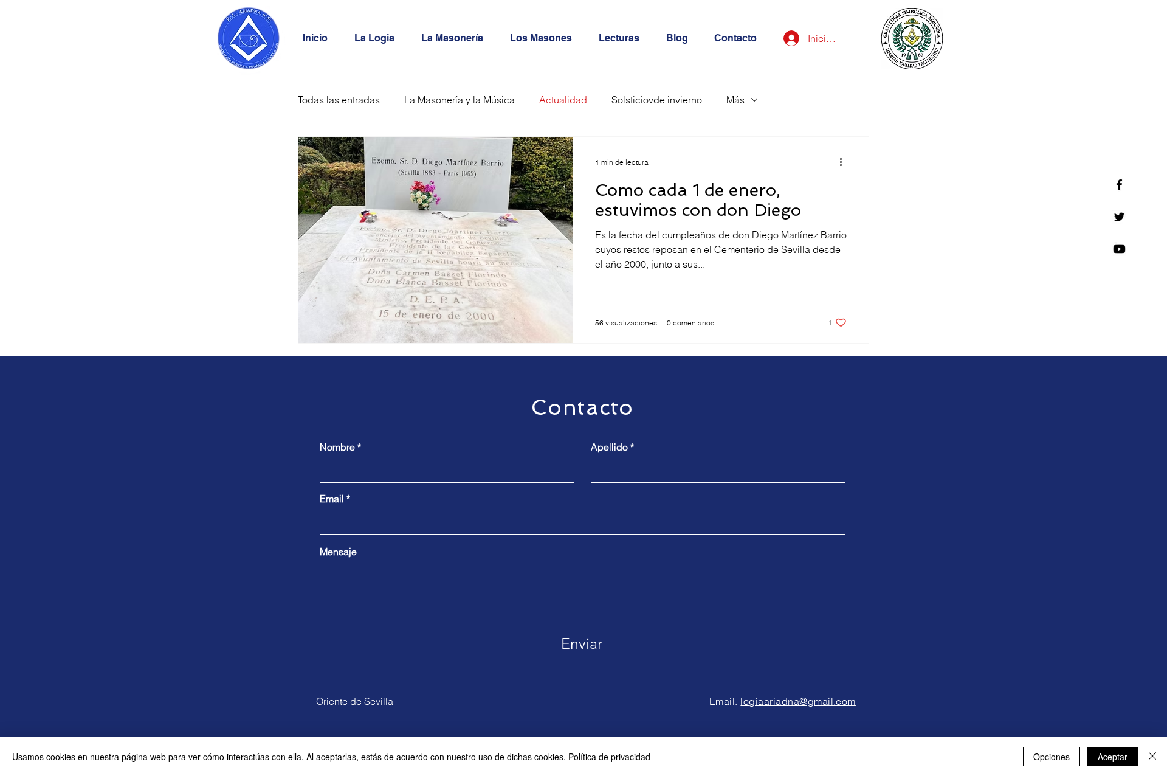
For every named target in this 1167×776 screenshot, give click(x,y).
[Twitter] (1119, 217)
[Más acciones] (845, 161)
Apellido (609, 447)
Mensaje (338, 551)
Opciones (1051, 756)
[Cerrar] (1152, 756)
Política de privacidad (609, 756)
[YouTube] (1119, 249)
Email (332, 499)
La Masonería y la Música (459, 100)
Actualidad (563, 100)
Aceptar (1112, 756)
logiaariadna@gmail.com (798, 701)
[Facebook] (1119, 185)
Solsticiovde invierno (656, 100)
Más (735, 100)
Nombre (337, 447)
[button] (456, 38)
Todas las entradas (339, 100)
